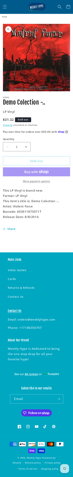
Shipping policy (50, 468)
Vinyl (4, 16)
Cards (12, 279)
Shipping (7, 125)
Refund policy (33, 462)
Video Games (17, 270)
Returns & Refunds (21, 288)
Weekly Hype (34, 457)
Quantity (8, 139)
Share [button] (11, 229)
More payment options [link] (36, 181)
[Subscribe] (59, 398)
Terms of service (27, 468)
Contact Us (16, 297)
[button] (5, 7)
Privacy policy (53, 462)
